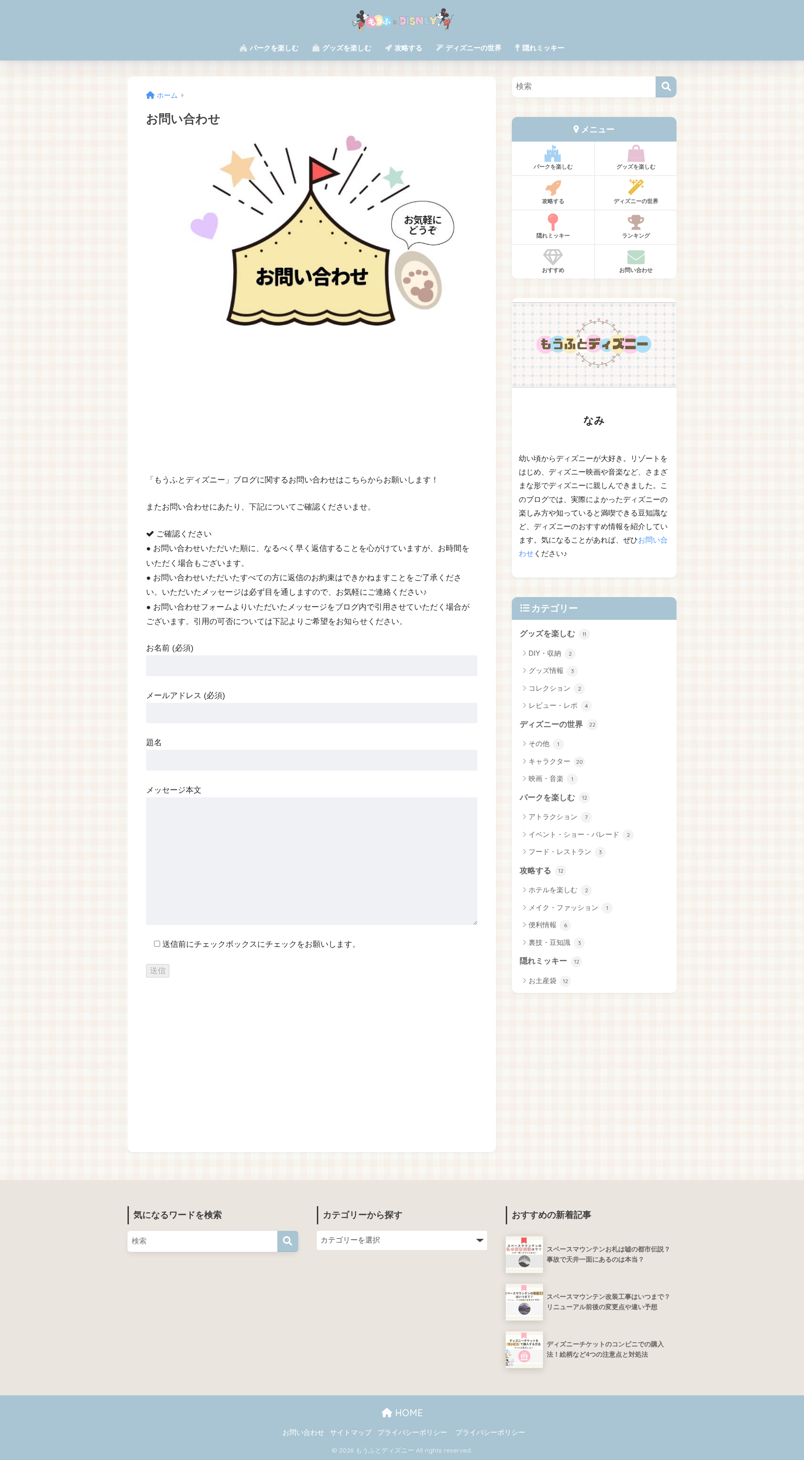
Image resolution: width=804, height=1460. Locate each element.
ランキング (636, 235)
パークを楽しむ (273, 48)
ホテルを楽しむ (558, 890)
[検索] (666, 86)
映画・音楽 (551, 778)
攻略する (407, 48)
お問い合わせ (636, 269)
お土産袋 (548, 981)
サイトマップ (351, 1432)
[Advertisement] (311, 407)
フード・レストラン (565, 852)
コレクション (555, 688)
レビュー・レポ (558, 705)
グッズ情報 (551, 670)
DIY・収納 (550, 653)
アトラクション (558, 817)
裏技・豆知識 (555, 942)
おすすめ (553, 269)
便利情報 (548, 925)
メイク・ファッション (568, 907)
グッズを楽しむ (346, 48)
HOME (407, 1413)
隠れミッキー (542, 48)
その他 (544, 743)
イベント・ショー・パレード (579, 834)
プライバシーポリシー (412, 1432)
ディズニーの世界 (473, 48)
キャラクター (556, 761)
